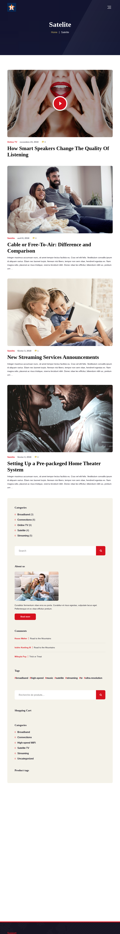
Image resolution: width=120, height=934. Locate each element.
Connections (24, 520)
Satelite (11, 238)
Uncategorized (25, 758)
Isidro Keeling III (23, 647)
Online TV (12, 142)
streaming (72, 678)
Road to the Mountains (40, 638)
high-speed (37, 678)
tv (81, 678)
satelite (60, 678)
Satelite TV (23, 748)
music (49, 678)
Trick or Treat (35, 656)
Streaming (23, 535)
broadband (22, 678)
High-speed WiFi (26, 742)
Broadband (23, 514)
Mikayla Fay (20, 656)
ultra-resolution (93, 678)
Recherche (100, 695)
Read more (25, 617)
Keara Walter (21, 638)
